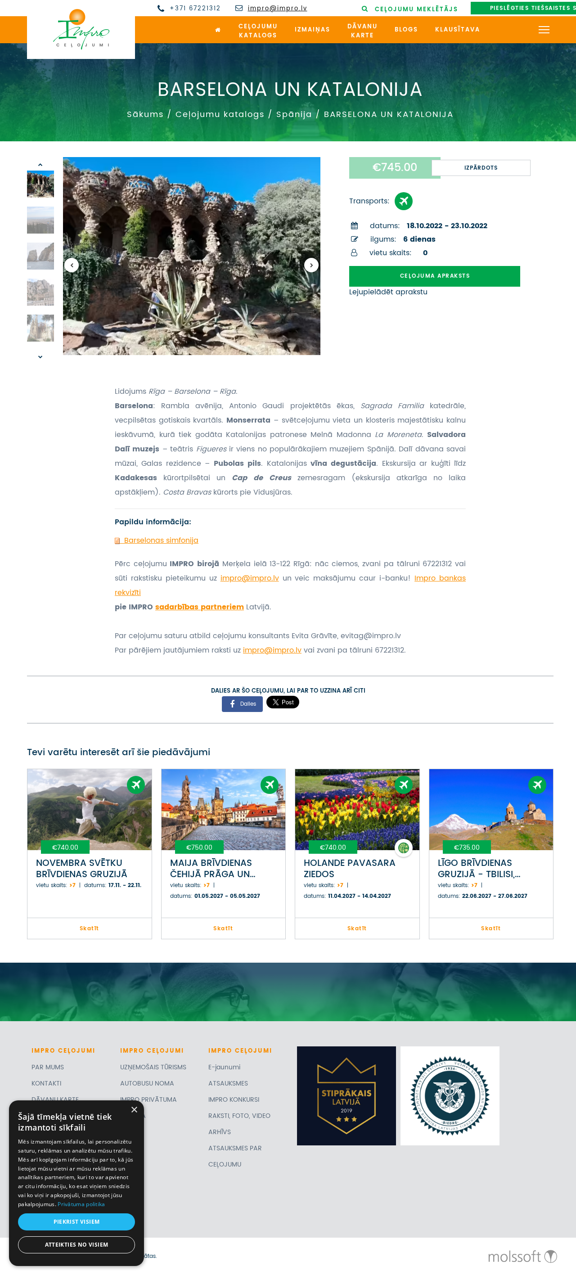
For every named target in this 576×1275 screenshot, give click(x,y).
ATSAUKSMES (228, 1083)
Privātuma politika (81, 1204)
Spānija (294, 114)
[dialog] (76, 1183)
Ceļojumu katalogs (220, 114)
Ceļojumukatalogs (258, 32)
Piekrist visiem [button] (77, 1221)
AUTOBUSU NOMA (147, 1083)
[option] (191, 256)
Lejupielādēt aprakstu (388, 292)
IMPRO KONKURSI (233, 1100)
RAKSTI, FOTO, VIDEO (239, 1116)
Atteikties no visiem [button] (76, 1244)
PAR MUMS (48, 1067)
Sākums (145, 114)
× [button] (133, 1110)
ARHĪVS (219, 1132)
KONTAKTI (46, 1083)
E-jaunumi (224, 1067)
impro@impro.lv (277, 9)
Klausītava (457, 30)
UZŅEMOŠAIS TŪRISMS (153, 1067)
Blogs (406, 30)
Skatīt (89, 928)
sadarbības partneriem (199, 607)
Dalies (248, 703)
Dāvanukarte (362, 32)
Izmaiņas (312, 30)
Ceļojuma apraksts (435, 276)
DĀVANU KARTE (55, 1100)
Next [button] (311, 265)
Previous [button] (71, 265)
